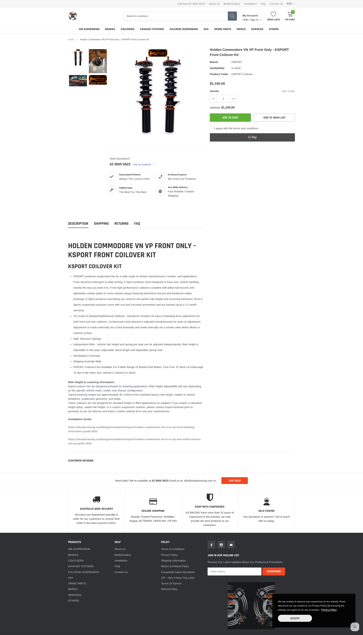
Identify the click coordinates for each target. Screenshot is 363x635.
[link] (107, 335)
